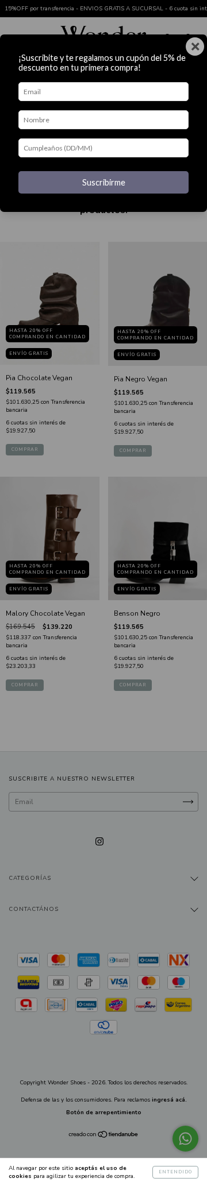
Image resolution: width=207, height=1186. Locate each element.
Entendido (175, 1172)
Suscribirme (103, 182)
